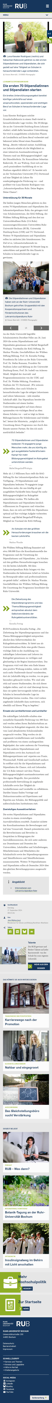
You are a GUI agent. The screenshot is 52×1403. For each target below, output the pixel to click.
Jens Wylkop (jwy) (14, 920)
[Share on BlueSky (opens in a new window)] (25, 931)
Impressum (7, 1349)
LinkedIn (9, 1383)
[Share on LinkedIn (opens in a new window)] (18, 931)
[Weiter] (41, 328)
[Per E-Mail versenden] (32, 931)
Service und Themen (13, 1361)
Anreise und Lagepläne (14, 1364)
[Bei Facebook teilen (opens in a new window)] (11, 931)
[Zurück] (10, 328)
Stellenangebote (12, 1370)
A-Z (49, 33)
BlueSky (9, 1386)
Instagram (10, 1380)
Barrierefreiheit (9, 1346)
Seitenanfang (39, 1397)
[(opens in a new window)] (23, 6)
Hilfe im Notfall (11, 1367)
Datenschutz (8, 1343)
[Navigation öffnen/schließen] (47, 6)
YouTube (9, 1392)
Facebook (10, 1389)
